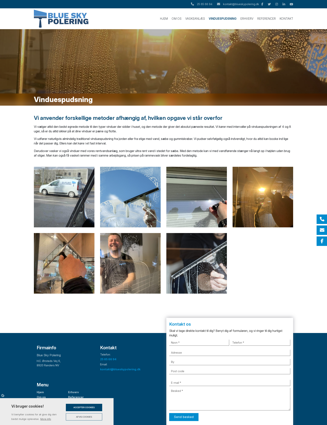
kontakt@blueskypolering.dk (241, 4)
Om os (41, 397)
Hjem (40, 392)
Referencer (76, 397)
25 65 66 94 (204, 4)
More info (45, 419)
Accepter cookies (84, 407)
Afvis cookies (84, 417)
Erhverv (73, 392)
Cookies (3, 395)
